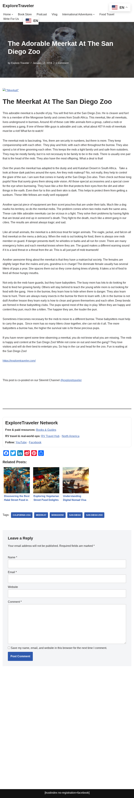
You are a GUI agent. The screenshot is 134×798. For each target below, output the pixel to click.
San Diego (75, 515)
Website (13, 586)
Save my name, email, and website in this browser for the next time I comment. (59, 647)
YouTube (21, 442)
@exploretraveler (71, 380)
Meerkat (41, 515)
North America (70, 436)
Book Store (25, 14)
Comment (15, 601)
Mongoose (57, 515)
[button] (12, 14)
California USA (22, 515)
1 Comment (62, 62)
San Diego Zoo (94, 515)
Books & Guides (46, 429)
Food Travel (106, 14)
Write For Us (11, 18)
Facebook (35, 442)
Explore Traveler (20, 62)
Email (12, 572)
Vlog (54, 14)
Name (12, 557)
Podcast (42, 14)
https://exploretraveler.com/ (19, 360)
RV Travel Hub (50, 436)
